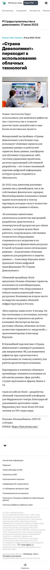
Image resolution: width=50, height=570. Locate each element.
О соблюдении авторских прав (16, 488)
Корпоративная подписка (13, 479)
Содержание (25, 568)
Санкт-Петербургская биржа (21, 554)
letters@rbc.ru (28, 544)
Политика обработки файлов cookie (18, 504)
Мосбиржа (27, 553)
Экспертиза (34, 10)
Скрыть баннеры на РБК (12, 469)
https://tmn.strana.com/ (25, 427)
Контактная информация (13, 460)
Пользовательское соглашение (15, 493)
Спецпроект (21, 10)
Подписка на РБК (10, 474)
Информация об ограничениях (16, 483)
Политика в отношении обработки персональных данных (23, 498)
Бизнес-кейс (8, 38)
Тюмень (18, 38)
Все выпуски (7, 10)
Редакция (7, 464)
